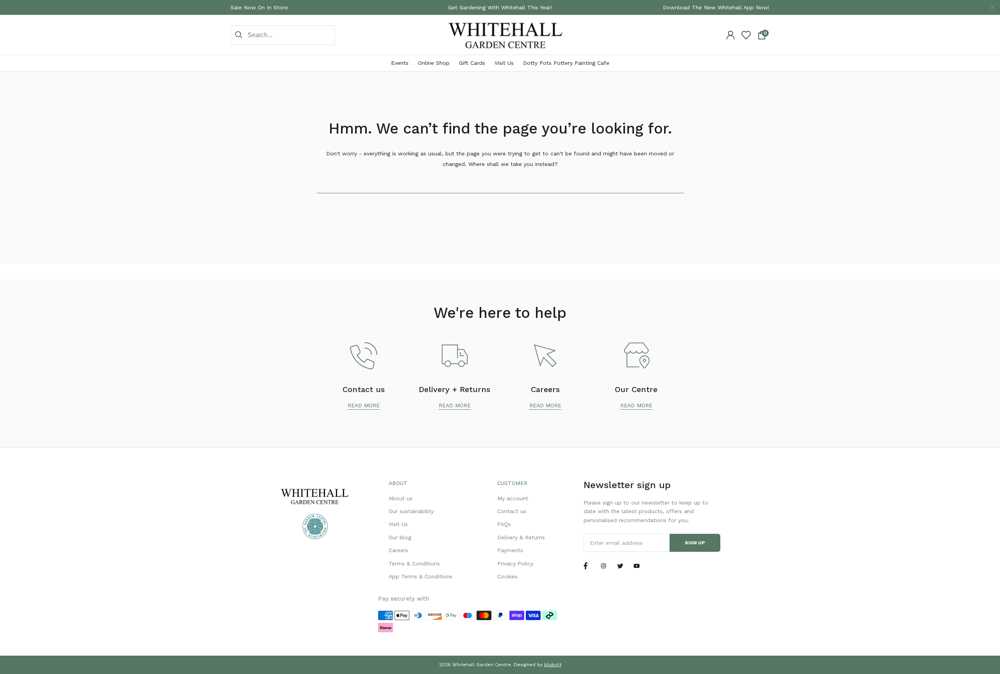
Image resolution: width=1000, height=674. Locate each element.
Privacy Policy (515, 563)
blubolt (552, 664)
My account (512, 498)
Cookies (507, 576)
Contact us (511, 511)
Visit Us (504, 63)
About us (400, 498)
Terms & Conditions (414, 563)
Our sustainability (411, 511)
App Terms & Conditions (420, 576)
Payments (510, 550)
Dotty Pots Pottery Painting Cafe (566, 63)
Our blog (400, 537)
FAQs (504, 524)
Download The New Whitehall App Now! (716, 7)
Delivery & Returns (521, 537)
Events (400, 63)
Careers (398, 550)
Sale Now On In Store (259, 7)
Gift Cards (472, 63)
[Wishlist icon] (746, 35)
